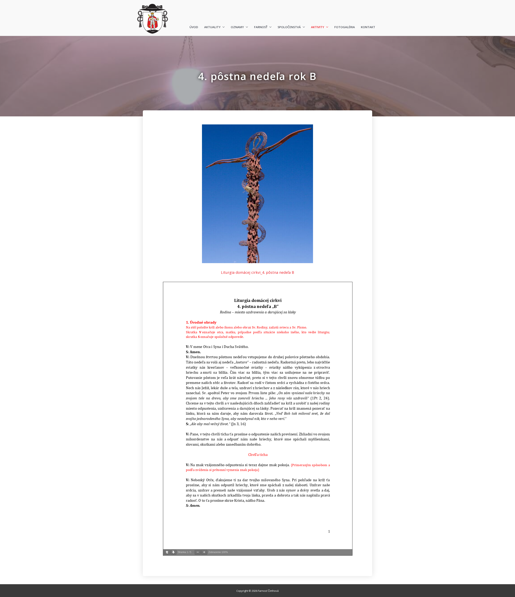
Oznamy (237, 27)
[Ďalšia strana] (173, 552)
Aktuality (212, 27)
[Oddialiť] (198, 552)
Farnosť (260, 27)
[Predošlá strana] (167, 552)
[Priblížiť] (204, 552)
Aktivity (317, 27)
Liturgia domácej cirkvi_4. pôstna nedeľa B (257, 272)
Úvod (194, 27)
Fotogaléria (344, 27)
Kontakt (368, 27)
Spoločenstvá (289, 27)
